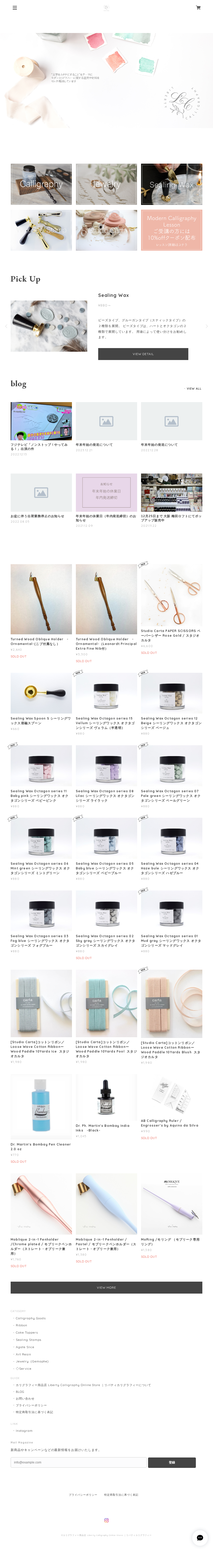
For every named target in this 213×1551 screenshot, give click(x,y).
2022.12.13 (19, 454)
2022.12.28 (149, 450)
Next (206, 326)
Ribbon (21, 1325)
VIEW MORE (106, 1287)
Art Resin (23, 1354)
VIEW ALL (194, 388)
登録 (172, 1462)
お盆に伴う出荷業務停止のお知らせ (37, 516)
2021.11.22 (149, 526)
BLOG (20, 1392)
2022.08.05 (20, 521)
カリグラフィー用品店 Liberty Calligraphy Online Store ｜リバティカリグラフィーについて (83, 1385)
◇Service (23, 1368)
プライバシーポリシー (31, 1405)
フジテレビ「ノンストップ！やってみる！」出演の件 (39, 447)
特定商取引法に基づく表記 (34, 1412)
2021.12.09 (84, 526)
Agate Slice (25, 1347)
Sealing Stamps (28, 1340)
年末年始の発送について (94, 445)
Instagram (24, 1431)
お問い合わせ (25, 1398)
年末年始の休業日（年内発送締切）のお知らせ (106, 518)
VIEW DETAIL (143, 354)
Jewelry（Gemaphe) (32, 1361)
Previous (7, 326)
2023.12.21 (84, 450)
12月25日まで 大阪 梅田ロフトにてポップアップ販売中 (171, 518)
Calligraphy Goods (31, 1318)
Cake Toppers (27, 1332)
